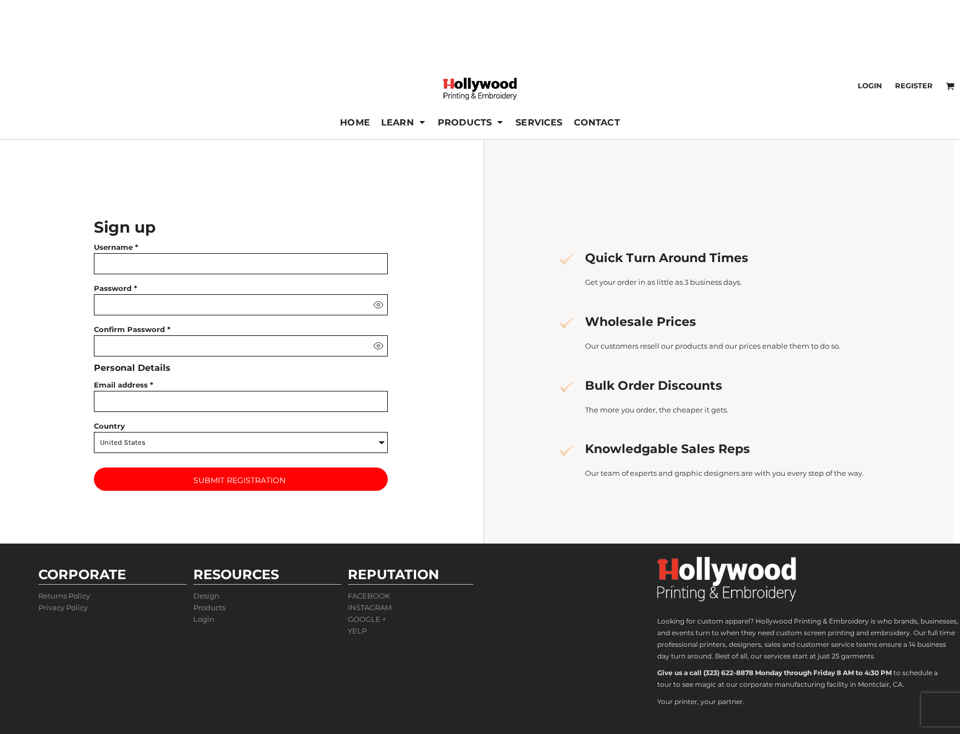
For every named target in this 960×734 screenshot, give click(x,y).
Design (206, 595)
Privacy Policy (63, 607)
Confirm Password (129, 329)
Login (870, 85)
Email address (121, 384)
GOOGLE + (367, 619)
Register (914, 85)
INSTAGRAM (370, 607)
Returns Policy (64, 595)
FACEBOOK (369, 595)
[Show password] (378, 305)
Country (109, 425)
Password (113, 288)
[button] (404, 122)
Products (209, 607)
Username (113, 247)
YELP (357, 630)
